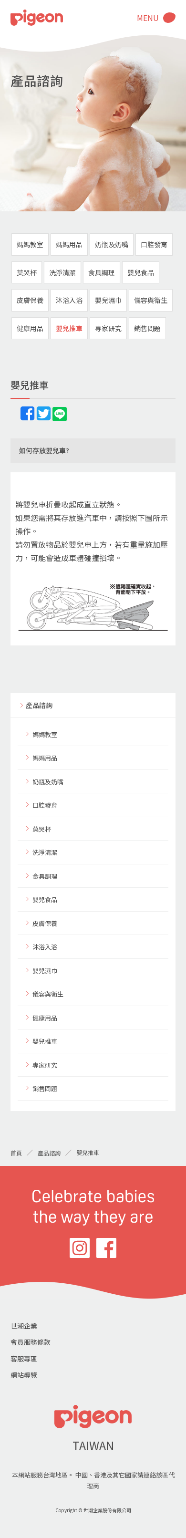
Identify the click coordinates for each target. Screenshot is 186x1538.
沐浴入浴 (69, 300)
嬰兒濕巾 (108, 300)
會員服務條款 (30, 1342)
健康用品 (30, 328)
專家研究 (108, 328)
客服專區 (23, 1358)
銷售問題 (147, 328)
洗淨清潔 (62, 272)
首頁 (16, 1153)
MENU (148, 17)
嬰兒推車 (69, 328)
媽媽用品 (69, 244)
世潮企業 (23, 1325)
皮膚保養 (30, 300)
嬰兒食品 (140, 272)
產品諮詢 (39, 705)
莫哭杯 (27, 272)
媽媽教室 (30, 244)
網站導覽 (23, 1375)
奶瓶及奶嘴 (111, 244)
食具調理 (101, 272)
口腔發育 (154, 244)
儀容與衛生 (150, 300)
